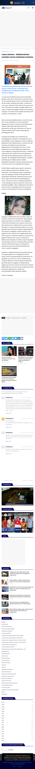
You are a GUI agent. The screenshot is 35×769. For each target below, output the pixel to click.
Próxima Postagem (27, 480)
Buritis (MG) (5, 624)
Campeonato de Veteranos (9, 644)
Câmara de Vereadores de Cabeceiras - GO (14, 649)
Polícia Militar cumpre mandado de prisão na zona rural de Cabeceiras (20, 580)
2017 (17, 722)
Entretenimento (6, 653)
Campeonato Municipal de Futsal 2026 (12, 638)
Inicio (14, 766)
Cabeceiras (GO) (6, 633)
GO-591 (3, 667)
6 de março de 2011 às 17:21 (27, 397)
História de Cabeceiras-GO (9, 674)
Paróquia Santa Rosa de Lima (9, 683)
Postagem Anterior (7, 480)
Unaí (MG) (4, 694)
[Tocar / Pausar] (11, 2)
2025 (17, 704)
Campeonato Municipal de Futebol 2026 (12, 635)
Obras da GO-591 (6, 681)
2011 (17, 736)
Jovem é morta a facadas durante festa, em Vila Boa (8, 359)
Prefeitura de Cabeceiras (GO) (10, 690)
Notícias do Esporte (7, 678)
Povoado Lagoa (6, 687)
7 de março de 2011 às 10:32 (27, 418)
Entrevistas (5, 656)
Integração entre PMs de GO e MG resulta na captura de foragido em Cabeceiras (20, 573)
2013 (17, 731)
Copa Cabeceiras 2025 (8, 647)
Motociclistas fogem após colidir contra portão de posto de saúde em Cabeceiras (21, 610)
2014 (17, 729)
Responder (8, 413)
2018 (17, 720)
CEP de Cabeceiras (7, 626)
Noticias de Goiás (16, 318)
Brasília (3, 622)
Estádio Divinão (6, 658)
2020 (17, 716)
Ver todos (30, 343)
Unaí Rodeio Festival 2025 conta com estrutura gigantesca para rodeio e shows (9, 380)
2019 (17, 718)
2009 (17, 740)
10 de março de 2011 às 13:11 (27, 446)
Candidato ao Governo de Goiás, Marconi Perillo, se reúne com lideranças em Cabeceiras (21, 588)
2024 (17, 707)
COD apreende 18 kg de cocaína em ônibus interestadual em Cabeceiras (20, 596)
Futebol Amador (6, 662)
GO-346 (4, 665)
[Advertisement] (17, 29)
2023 (17, 709)
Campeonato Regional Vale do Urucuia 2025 (14, 640)
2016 (17, 725)
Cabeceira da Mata (7, 631)
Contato (20, 766)
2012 (17, 734)
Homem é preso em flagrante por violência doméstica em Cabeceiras (20, 603)
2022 (17, 711)
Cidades (12, 51)
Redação (9, 418)
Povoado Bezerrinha (7, 685)
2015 (17, 727)
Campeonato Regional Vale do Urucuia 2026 (14, 642)
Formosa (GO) (5, 660)
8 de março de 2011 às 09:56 (26, 432)
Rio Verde (24, 318)
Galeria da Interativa (7, 669)
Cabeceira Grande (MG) (8, 629)
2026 (17, 702)
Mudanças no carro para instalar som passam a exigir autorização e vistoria (25, 360)
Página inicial (5, 51)
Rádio (3, 692)
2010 (17, 738)
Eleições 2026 (5, 651)
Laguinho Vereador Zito (8, 676)
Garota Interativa (6, 671)
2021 (17, 713)
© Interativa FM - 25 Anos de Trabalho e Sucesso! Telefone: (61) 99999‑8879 (17, 763)
